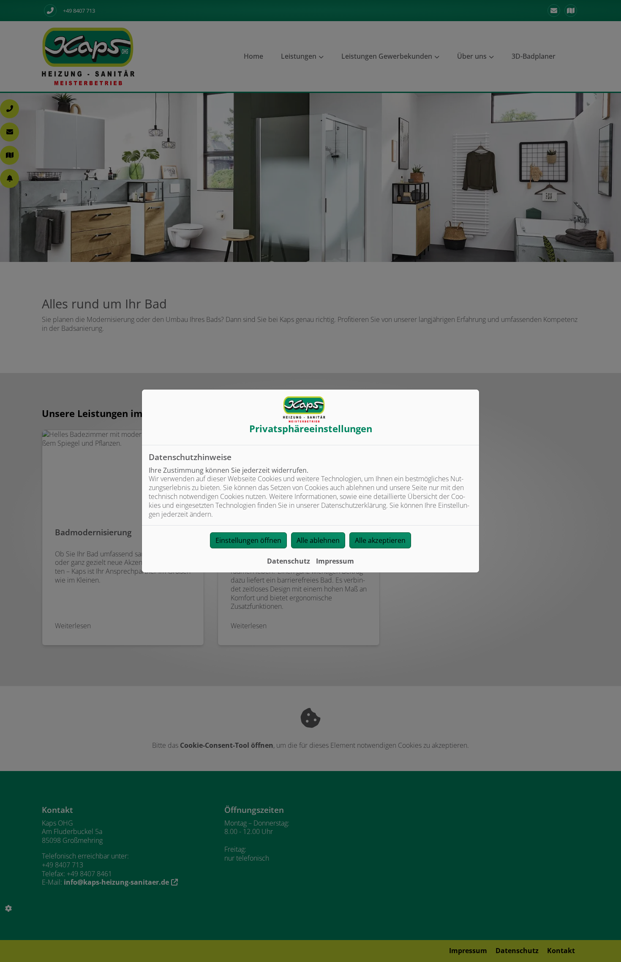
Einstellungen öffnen (248, 540)
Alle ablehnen (318, 540)
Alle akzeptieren (380, 540)
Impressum (335, 561)
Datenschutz (288, 561)
